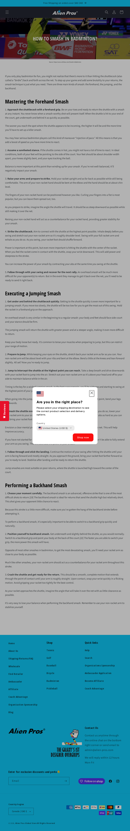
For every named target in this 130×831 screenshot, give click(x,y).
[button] (91, 393)
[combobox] (53, 428)
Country (41, 423)
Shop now (83, 437)
